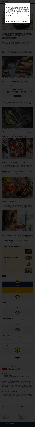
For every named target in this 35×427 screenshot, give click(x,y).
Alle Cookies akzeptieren (10, 21)
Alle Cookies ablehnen (24, 21)
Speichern (17, 21)
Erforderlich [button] (10, 15)
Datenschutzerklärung (11, 13)
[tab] (17, 16)
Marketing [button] (9, 17)
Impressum (19, 13)
